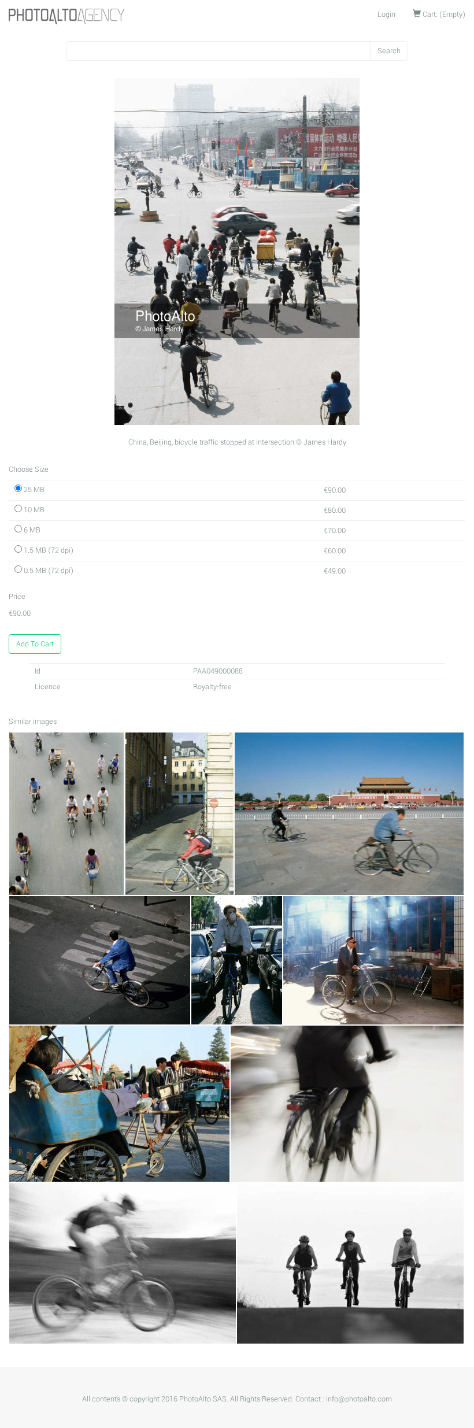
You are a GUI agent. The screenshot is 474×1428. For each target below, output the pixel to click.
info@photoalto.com (359, 1399)
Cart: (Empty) (443, 14)
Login (386, 14)
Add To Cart (35, 644)
